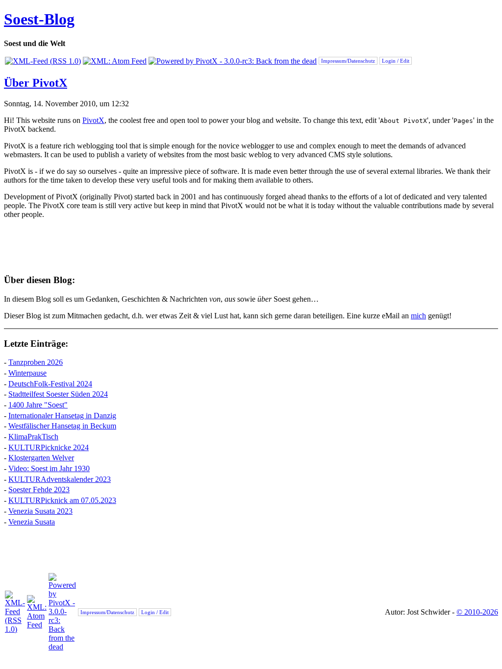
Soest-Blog (39, 19)
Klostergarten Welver (41, 458)
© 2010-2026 (477, 612)
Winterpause (27, 373)
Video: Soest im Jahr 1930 (49, 468)
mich (418, 315)
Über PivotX (35, 82)
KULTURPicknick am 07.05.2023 (62, 500)
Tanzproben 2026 (35, 362)
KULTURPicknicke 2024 (48, 447)
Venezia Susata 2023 (40, 511)
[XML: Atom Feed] (115, 61)
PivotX (93, 120)
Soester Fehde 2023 (39, 489)
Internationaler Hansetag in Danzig (62, 415)
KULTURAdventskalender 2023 (59, 479)
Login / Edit (395, 61)
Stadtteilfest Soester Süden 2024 (58, 394)
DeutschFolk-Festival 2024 (50, 384)
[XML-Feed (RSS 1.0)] (43, 61)
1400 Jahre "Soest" (38, 405)
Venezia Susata (31, 522)
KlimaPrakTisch (33, 436)
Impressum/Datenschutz (348, 61)
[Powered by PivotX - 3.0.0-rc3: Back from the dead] (233, 61)
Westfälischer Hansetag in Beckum (62, 426)
